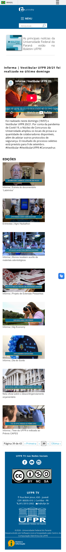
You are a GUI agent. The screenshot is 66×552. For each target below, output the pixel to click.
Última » (56, 443)
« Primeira (30, 443)
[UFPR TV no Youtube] (32, 463)
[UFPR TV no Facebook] (25, 463)
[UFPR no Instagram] (39, 463)
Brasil (9, 2)
